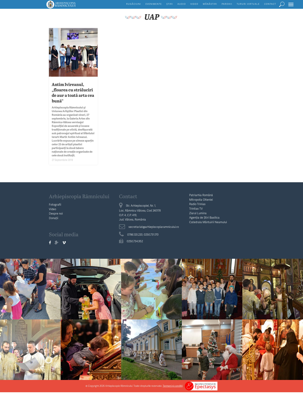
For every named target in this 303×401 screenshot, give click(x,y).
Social (30, 278)
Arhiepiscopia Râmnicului (79, 196)
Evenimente (154, 3)
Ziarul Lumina (198, 213)
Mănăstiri (210, 3)
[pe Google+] (56, 242)
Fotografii (55, 204)
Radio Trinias (197, 204)
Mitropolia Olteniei (201, 200)
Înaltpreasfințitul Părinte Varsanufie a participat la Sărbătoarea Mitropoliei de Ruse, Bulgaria (151, 354)
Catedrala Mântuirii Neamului (208, 222)
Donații (53, 218)
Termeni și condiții (173, 385)
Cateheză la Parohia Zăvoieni (212, 288)
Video (194, 3)
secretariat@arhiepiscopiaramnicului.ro (154, 227)
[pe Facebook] (50, 242)
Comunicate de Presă (91, 339)
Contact (270, 3)
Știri (169, 3)
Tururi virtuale (248, 3)
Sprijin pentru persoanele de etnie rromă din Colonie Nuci (30, 291)
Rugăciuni (133, 3)
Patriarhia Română (201, 195)
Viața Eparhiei (273, 278)
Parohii (227, 3)
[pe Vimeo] (64, 242)
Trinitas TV (196, 208)
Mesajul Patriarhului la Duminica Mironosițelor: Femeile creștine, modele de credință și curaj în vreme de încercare (90, 357)
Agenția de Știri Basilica (204, 217)
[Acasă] (69, 6)
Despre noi (56, 213)
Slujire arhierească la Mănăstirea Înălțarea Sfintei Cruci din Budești (272, 351)
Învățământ (151, 278)
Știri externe (151, 339)
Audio (181, 3)
